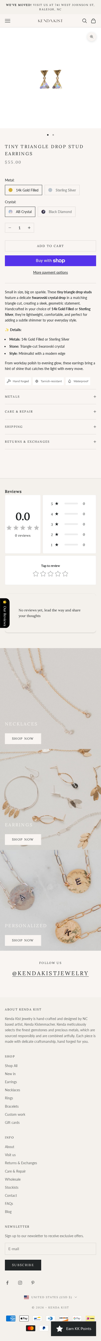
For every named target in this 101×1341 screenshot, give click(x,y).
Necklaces (12, 1090)
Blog (8, 1212)
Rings (9, 1098)
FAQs (9, 1203)
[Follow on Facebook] (7, 1282)
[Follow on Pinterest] (32, 1282)
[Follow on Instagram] (20, 1282)
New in (10, 1074)
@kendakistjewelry (50, 973)
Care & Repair (15, 1171)
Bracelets (12, 1106)
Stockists (11, 1187)
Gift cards (12, 1122)
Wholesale (13, 1179)
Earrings (11, 1082)
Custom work (15, 1114)
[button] (69, 503)
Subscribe (23, 1265)
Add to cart (50, 246)
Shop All (11, 1066)
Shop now (23, 738)
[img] (22, 528)
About (9, 1147)
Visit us (10, 1155)
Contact (11, 1195)
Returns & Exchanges (21, 1163)
